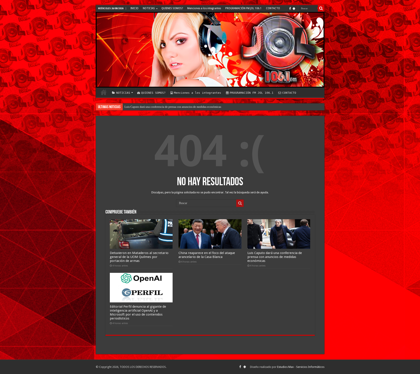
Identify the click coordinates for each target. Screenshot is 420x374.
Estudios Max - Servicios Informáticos (300, 367)
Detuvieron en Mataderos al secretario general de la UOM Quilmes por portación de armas (139, 257)
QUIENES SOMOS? (172, 8)
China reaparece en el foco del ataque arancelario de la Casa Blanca (206, 255)
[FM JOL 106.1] (210, 50)
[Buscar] (321, 8)
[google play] (294, 8)
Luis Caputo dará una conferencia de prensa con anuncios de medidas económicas (172, 106)
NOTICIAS (149, 8)
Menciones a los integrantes (204, 8)
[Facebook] (290, 8)
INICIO (134, 8)
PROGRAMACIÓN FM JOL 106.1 (243, 8)
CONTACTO (273, 8)
